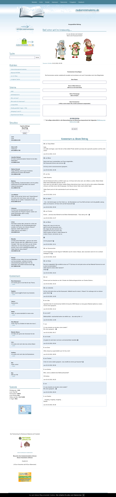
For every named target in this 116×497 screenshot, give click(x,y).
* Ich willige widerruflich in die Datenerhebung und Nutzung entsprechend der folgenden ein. (75, 121)
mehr (13, 284)
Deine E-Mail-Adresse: (74, 86)
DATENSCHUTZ (15, 94)
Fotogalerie (73, 2)
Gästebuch (81, 2)
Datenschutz (63, 2)
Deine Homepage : (74, 94)
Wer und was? (15, 98)
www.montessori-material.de (25, 452)
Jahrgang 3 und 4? (16, 111)
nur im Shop (14, 76)
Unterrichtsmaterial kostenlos (18, 69)
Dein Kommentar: (74, 102)
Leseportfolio (14, 104)
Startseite (34, 2)
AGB (12, 91)
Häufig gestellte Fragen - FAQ (19, 108)
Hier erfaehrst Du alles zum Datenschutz (69, 495)
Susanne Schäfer (47, 63)
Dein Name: (74, 79)
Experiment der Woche (17, 114)
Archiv (41, 2)
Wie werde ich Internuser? (18, 101)
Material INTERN (15, 72)
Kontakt (47, 2)
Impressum (55, 2)
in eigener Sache (15, 79)
